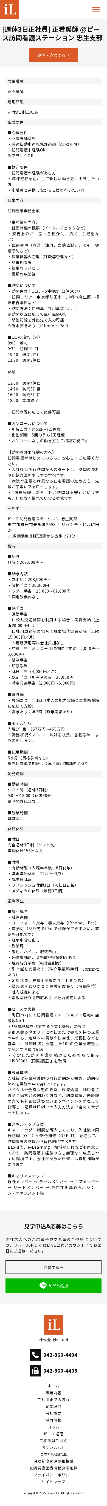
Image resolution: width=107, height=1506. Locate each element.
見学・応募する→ (53, 55)
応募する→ (53, 1267)
